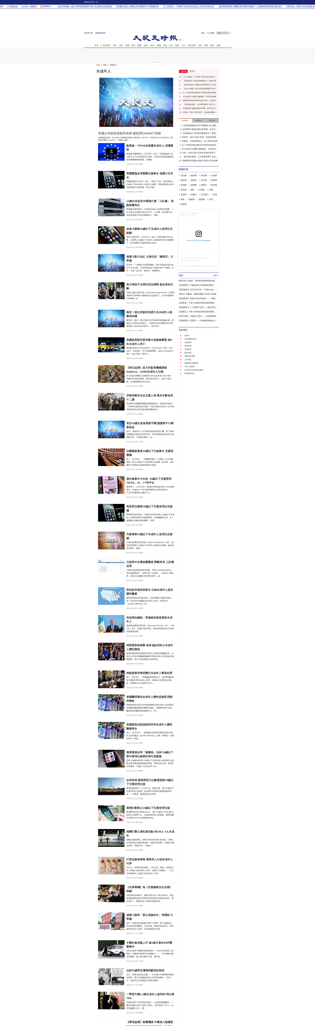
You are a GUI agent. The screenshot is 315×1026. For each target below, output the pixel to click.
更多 (211, 199)
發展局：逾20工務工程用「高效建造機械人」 (200, 112)
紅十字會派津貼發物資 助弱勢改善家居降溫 (199, 93)
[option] (136, 102)
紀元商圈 (210, 33)
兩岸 (133, 45)
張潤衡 (202, 190)
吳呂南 (204, 180)
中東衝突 (187, 349)
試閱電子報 (88, 33)
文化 (183, 45)
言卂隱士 (205, 194)
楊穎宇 (204, 185)
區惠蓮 (184, 204)
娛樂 (218, 45)
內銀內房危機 (189, 356)
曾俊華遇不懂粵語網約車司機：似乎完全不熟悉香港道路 (200, 108)
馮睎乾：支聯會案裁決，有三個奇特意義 (199, 141)
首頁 (96, 45)
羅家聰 (214, 180)
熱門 (121, 45)
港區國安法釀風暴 (191, 363)
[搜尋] (230, 33)
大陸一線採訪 (189, 366)
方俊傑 (214, 175)
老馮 (215, 194)
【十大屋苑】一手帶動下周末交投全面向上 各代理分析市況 (200, 77)
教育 (212, 45)
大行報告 (187, 360)
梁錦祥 (194, 180)
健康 (177, 45)
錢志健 (184, 180)
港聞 (127, 45)
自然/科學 (192, 45)
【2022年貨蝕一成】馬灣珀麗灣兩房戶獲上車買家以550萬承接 (200, 89)
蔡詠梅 (214, 185)
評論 (165, 45)
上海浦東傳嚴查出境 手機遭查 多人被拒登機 (200, 125)
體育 (206, 45)
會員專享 (107, 45)
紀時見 (187, 335)
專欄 (159, 45)
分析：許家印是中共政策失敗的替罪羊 (198, 153)
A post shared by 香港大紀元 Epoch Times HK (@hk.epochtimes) (206, 266)
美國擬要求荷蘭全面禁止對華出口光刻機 (199, 161)
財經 (146, 45)
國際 (140, 45)
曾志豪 (184, 175)
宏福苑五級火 (189, 373)
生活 (171, 45)
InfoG (152, 45)
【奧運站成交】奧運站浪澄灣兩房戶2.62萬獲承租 (200, 85)
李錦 (211, 190)
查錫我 (202, 199)
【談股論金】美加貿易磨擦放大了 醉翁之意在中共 (200, 81)
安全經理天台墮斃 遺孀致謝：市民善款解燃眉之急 (200, 97)
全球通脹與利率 (190, 339)
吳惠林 (184, 194)
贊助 (203, 33)
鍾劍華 (194, 175)
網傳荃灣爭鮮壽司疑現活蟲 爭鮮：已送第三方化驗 (200, 100)
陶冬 (183, 199)
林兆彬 (184, 190)
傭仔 (193, 190)
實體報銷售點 (100, 33)
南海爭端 (187, 346)
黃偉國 (184, 185)
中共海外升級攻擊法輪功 (193, 370)
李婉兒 (194, 194)
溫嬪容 (192, 199)
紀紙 (200, 45)
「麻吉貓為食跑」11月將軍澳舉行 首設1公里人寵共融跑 (200, 104)
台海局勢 (187, 342)
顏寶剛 (194, 185)
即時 (115, 45)
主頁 (98, 65)
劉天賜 (204, 175)
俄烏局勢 (187, 353)
